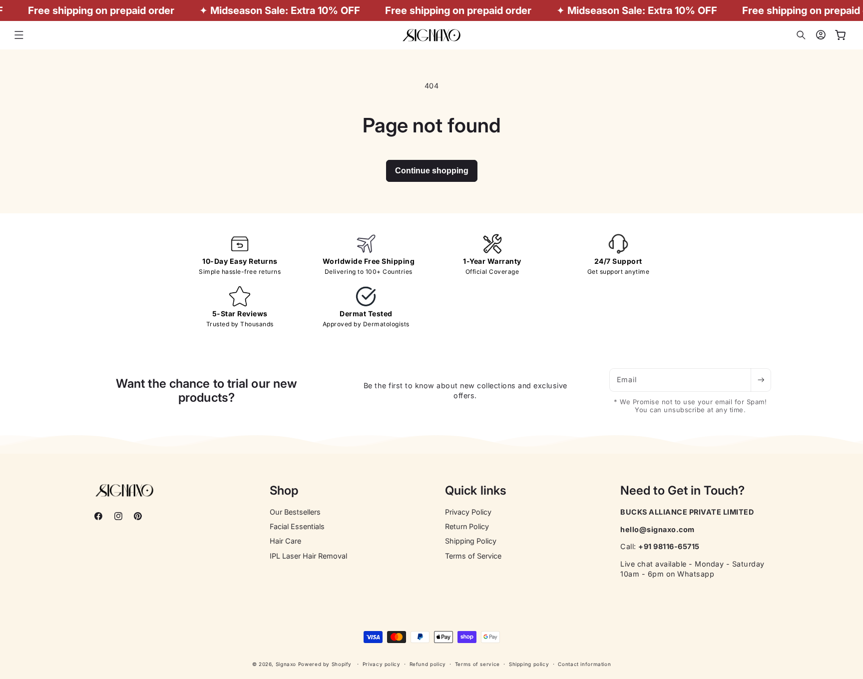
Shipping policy (529, 664)
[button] (19, 35)
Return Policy (467, 526)
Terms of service (477, 664)
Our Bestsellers (295, 512)
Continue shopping (431, 170)
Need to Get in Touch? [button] (682, 491)
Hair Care (285, 541)
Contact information (584, 664)
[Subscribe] (761, 380)
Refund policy (428, 664)
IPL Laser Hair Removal (308, 556)
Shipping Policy (470, 541)
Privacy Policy (468, 512)
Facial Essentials (297, 526)
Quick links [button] (475, 491)
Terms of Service (473, 556)
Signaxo (286, 664)
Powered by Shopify (325, 664)
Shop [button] (284, 491)
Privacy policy (382, 664)
